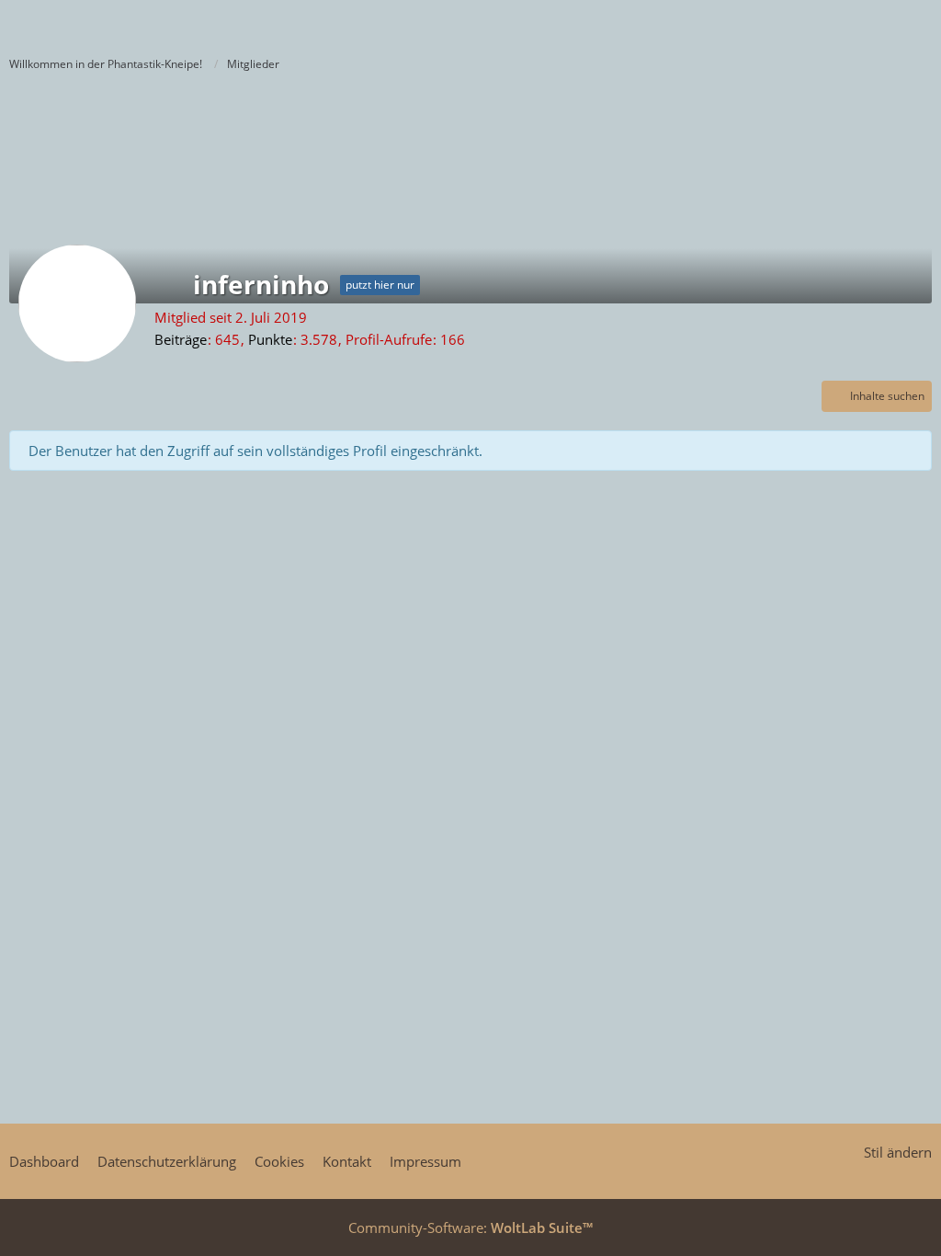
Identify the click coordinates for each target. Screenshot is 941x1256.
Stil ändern (898, 1152)
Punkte (270, 339)
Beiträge (180, 339)
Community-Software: (470, 1227)
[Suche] (825, 23)
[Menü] (917, 23)
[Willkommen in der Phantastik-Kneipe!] (9, 23)
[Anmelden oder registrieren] (871, 23)
